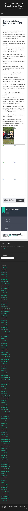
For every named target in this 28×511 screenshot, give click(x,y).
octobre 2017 (5, 469)
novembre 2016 (6, 494)
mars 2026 (4, 277)
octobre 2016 (5, 496)
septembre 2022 (6, 361)
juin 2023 (4, 341)
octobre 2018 (5, 443)
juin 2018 (4, 450)
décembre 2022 (6, 354)
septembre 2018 (6, 446)
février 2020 (5, 407)
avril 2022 (4, 370)
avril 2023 (4, 345)
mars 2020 (4, 405)
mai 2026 (4, 272)
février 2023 (5, 350)
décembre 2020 (6, 395)
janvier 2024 (5, 329)
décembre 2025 (6, 283)
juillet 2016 (4, 501)
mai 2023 (4, 343)
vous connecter (13, 235)
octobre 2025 (5, 288)
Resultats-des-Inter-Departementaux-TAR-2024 (9, 200)
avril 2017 (4, 482)
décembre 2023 (6, 331)
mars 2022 (4, 373)
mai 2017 (4, 480)
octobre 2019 (5, 416)
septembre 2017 (6, 471)
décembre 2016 (6, 491)
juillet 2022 (4, 363)
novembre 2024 (6, 311)
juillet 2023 (4, 338)
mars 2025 (4, 302)
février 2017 (5, 487)
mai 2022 (4, 368)
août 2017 (4, 473)
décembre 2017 (6, 464)
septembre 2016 (6, 498)
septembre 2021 (6, 384)
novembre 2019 (6, 414)
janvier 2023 (5, 352)
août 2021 (4, 386)
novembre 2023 (6, 334)
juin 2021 (4, 389)
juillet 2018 (4, 448)
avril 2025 (4, 299)
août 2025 (4, 290)
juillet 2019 (4, 423)
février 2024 (5, 327)
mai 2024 (4, 320)
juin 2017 (4, 478)
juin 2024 (4, 318)
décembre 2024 (6, 309)
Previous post (8, 226)
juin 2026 (4, 270)
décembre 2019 (6, 411)
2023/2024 (7, 221)
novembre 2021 (6, 379)
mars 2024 (4, 325)
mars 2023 (4, 347)
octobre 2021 (5, 382)
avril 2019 (4, 430)
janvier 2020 (5, 409)
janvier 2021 (5, 393)
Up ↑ (25, 508)
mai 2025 (4, 297)
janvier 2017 (5, 489)
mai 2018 (4, 453)
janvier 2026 (5, 281)
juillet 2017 (4, 475)
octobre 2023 (5, 336)
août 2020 (4, 400)
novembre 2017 (6, 466)
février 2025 (5, 304)
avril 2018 (4, 455)
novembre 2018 (6, 441)
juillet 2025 (4, 293)
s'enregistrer (4, 248)
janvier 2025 (5, 306)
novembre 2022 (6, 357)
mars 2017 (4, 485)
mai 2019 (4, 427)
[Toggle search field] (26, 14)
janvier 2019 (5, 437)
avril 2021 (4, 391)
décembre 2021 (6, 377)
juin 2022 (4, 366)
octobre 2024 (5, 313)
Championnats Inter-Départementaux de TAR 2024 (12, 23)
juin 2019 (4, 425)
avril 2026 (4, 274)
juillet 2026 (4, 267)
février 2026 (5, 279)
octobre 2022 (5, 359)
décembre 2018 (6, 439)
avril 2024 (4, 322)
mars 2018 (4, 457)
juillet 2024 (4, 315)
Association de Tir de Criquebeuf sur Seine (14, 5)
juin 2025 (4, 295)
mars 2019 (4, 432)
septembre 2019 (6, 418)
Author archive (7, 213)
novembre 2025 (6, 286)
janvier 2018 (5, 462)
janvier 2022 (5, 375)
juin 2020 (4, 402)
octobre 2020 (5, 398)
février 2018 (5, 459)
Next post (7, 228)
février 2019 (5, 434)
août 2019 (4, 421)
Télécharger (20, 200)
